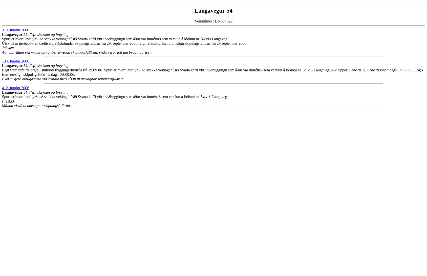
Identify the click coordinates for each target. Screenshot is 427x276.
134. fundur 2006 (15, 61)
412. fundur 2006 (15, 88)
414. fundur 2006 (15, 30)
